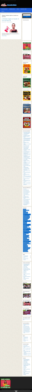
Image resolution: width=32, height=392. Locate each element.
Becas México (25, 367)
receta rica (28, 248)
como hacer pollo (25, 219)
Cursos (24, 257)
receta (29, 243)
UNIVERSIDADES (25, 250)
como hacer (27, 218)
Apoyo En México (9, 0)
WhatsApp (24, 279)
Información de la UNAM (26, 237)
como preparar (25, 222)
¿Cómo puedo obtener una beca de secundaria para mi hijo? (26, 141)
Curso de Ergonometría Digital (26, 158)
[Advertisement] (27, 30)
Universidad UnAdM (25, 251)
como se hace (25, 223)
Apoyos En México (25, 267)
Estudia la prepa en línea (26, 235)
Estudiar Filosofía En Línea (26, 163)
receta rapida (24, 248)
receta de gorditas (25, 245)
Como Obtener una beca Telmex (26, 221)
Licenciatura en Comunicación (26, 154)
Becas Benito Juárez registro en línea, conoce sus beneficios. (26, 270)
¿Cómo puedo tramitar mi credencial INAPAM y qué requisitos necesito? (26, 265)
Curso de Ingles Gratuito (26, 230)
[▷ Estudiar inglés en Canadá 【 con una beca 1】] (11, 27)
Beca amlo (24, 211)
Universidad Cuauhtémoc (26, 157)
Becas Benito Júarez (25, 258)
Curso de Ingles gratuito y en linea (26, 232)
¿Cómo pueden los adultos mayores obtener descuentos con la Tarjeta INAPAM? (26, 133)
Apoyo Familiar (25, 266)
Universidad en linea (25, 249)
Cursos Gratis (25, 275)
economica (24, 234)
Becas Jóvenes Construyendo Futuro (26, 214)
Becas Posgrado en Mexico (26, 216)
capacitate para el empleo (26, 217)
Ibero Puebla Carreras (26, 164)
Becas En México (5, 0)
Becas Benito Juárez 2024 (26, 268)
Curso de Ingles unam (25, 233)
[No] (31, 390)
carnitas (24, 218)
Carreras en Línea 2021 (26, 146)
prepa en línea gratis (25, 243)
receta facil (28, 247)
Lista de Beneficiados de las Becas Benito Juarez (26, 241)
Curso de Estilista (25, 159)
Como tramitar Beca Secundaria (25, 224)
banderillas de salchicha (26, 210)
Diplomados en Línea (25, 196)
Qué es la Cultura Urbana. (26, 145)
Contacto (2, 11)
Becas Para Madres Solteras (26, 199)
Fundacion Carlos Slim (25, 236)
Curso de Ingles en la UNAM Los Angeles (26, 229)
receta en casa (25, 247)
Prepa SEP (12, 0)
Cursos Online (2, 0)
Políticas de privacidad (26, 278)
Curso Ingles (14, 0)
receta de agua (25, 244)
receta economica (25, 246)
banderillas (24, 209)
